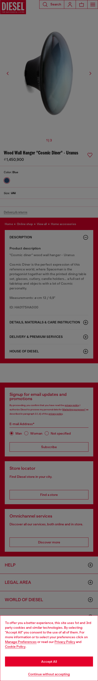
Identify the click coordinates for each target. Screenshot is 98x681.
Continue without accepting (49, 674)
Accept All (49, 661)
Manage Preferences (21, 642)
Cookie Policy (15, 646)
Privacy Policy (64, 642)
